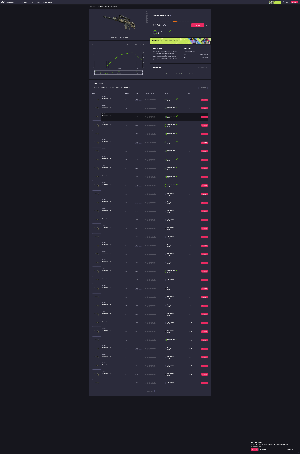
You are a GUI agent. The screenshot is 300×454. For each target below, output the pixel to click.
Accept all (254, 449)
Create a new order (202, 67)
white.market (93, 6)
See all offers (203, 87)
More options (290, 449)
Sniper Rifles (101, 6)
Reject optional (263, 449)
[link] (93, 6)
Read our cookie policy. (256, 446)
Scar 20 (107, 6)
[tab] (96, 87)
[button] (287, 2)
